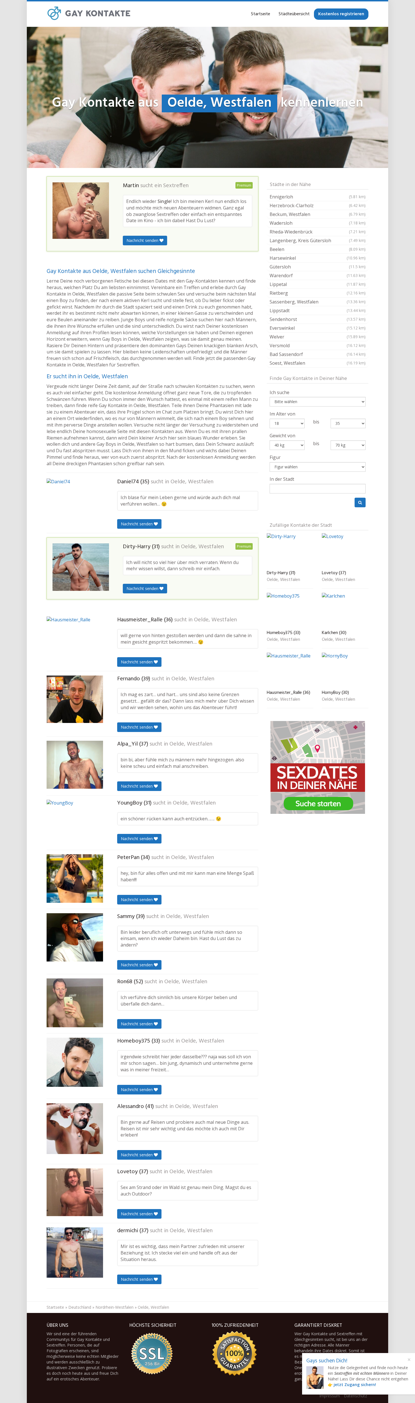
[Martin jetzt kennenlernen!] (81, 210)
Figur (275, 457)
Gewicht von (282, 435)
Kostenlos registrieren (341, 14)
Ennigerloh (318, 197)
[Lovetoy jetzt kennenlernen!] (75, 1192)
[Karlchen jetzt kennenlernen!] (345, 610)
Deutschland (79, 1307)
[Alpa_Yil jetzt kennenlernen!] (75, 765)
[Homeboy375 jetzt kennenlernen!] (75, 1062)
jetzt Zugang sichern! (355, 1384)
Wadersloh (318, 223)
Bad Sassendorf (318, 354)
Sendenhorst (318, 319)
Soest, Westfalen (318, 363)
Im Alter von (282, 414)
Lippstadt (318, 310)
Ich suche (279, 392)
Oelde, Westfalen (192, 481)
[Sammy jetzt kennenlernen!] (75, 937)
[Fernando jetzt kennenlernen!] (75, 699)
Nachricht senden (143, 240)
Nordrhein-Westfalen (114, 1307)
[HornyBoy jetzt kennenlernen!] (345, 670)
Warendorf (318, 275)
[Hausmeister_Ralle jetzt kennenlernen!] (75, 641)
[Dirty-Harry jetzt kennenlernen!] (81, 567)
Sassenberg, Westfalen (318, 302)
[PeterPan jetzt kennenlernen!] (75, 878)
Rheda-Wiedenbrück (318, 232)
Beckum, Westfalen (318, 214)
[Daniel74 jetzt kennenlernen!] (75, 501)
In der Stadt (282, 479)
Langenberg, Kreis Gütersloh (318, 240)
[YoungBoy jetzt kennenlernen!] (75, 822)
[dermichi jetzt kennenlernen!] (75, 1252)
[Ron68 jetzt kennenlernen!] (75, 1002)
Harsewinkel (318, 258)
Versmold (318, 345)
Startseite (260, 14)
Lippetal (318, 284)
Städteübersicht (294, 14)
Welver (318, 337)
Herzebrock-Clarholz (318, 205)
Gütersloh (318, 267)
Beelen (318, 249)
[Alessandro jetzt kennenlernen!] (75, 1128)
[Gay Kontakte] (89, 14)
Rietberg (318, 293)
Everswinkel (318, 328)
